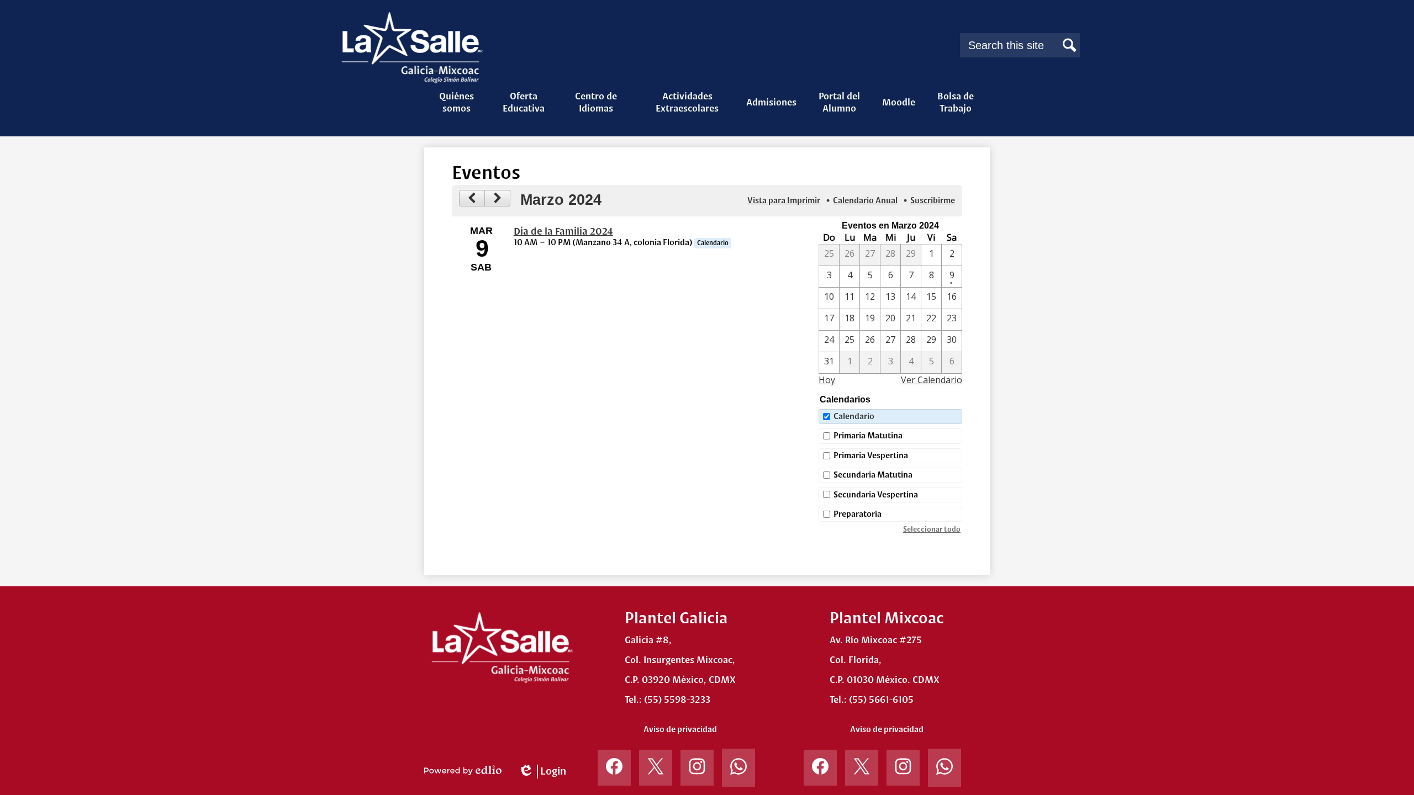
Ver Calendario (931, 380)
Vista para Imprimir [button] (783, 200)
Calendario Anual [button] (865, 200)
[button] (456, 102)
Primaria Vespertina (870, 455)
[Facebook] (614, 771)
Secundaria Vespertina (875, 494)
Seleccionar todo (932, 529)
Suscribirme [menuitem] (932, 200)
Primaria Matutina (868, 435)
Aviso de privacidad (680, 729)
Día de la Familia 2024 (563, 231)
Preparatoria (857, 514)
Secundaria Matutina (872, 474)
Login (542, 772)
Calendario (853, 416)
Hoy (827, 380)
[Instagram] (697, 771)
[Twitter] (655, 771)
